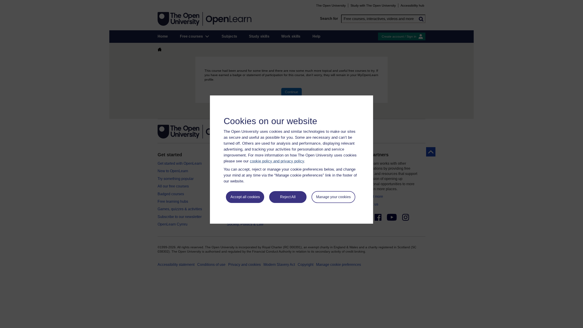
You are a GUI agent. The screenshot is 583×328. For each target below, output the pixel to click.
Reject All (288, 197)
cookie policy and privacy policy (277, 161)
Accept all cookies (245, 197)
